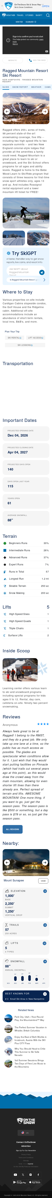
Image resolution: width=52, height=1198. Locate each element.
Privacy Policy (26, 1154)
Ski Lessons (24, 345)
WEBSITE (12, 60)
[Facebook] (38, 1175)
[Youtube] (15, 1175)
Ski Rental (13, 337)
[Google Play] (19, 1181)
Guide (5, 87)
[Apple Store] (34, 1181)
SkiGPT (39, 15)
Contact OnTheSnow (26, 1142)
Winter (19, 21)
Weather (10, 15)
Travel (20, 15)
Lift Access (34, 337)
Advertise (26, 1146)
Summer (30, 21)
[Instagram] (31, 1175)
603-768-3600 (39, 60)
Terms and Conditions (26, 1157)
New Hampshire (36, 998)
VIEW (43, 881)
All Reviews (12, 829)
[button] (48, 15)
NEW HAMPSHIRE (11, 79)
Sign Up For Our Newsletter (26, 1150)
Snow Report (20, 87)
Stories (29, 15)
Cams (48, 87)
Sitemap (26, 1160)
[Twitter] (23, 1175)
